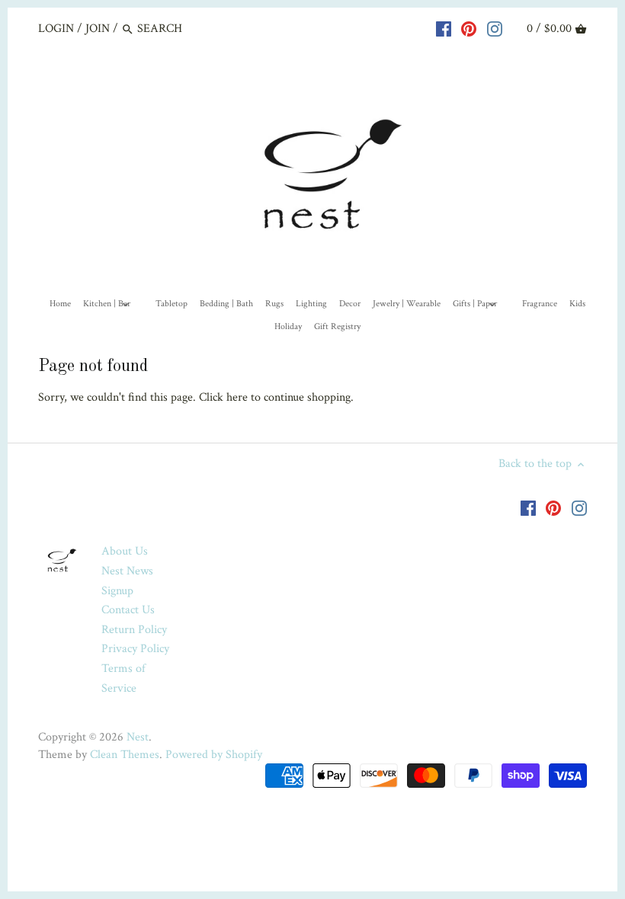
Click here (223, 397)
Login (56, 29)
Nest (138, 737)
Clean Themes (124, 755)
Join (97, 29)
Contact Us (128, 610)
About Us (124, 551)
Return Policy (134, 630)
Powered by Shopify (213, 755)
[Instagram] (494, 28)
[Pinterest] (468, 28)
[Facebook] (443, 28)
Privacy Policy (135, 649)
